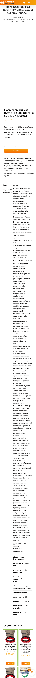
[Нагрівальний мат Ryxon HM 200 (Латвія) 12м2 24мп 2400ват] (26, 672)
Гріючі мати (15, 166)
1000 (27, 563)
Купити (16, 151)
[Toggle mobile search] (32, 2)
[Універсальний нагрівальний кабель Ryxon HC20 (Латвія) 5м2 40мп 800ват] (10, 636)
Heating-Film (17, 17)
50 (26, 597)
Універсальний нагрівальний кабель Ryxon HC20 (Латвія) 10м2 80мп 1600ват (25, 648)
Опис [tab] (5, 185)
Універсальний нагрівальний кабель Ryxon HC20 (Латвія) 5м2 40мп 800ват (10, 648)
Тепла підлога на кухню (22, 158)
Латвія (27, 601)
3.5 (26, 593)
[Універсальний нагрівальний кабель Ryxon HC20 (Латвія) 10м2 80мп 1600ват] (26, 636)
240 (26, 606)
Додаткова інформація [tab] (7, 191)
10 (26, 570)
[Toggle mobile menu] (34, 2)
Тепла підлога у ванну (13, 161)
